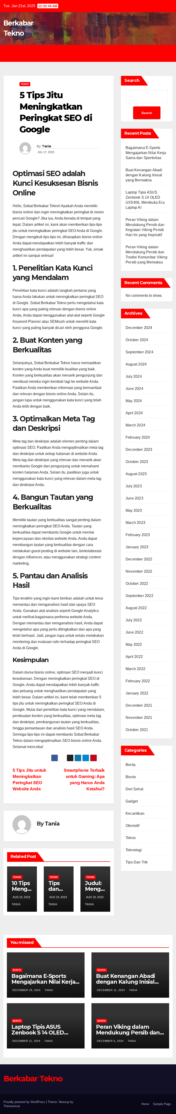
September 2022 (139, 596)
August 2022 (136, 608)
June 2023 (134, 498)
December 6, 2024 (110, 1041)
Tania (46, 146)
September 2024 (139, 352)
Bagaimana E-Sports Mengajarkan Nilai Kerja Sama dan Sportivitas (146, 153)
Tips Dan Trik (137, 862)
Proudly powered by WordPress (24, 1102)
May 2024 (134, 401)
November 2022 (139, 571)
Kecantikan (135, 813)
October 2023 (137, 462)
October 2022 (137, 584)
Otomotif (133, 826)
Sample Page (162, 1104)
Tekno (25, 84)
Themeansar (11, 1106)
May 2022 (134, 644)
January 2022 (137, 693)
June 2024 (134, 389)
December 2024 (139, 328)
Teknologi (134, 850)
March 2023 (135, 523)
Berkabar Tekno (32, 1078)
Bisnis (131, 777)
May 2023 (134, 510)
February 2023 (138, 535)
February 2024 (138, 437)
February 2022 (138, 681)
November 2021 (139, 718)
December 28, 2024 (26, 990)
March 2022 (135, 669)
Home (145, 1104)
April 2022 (134, 657)
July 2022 (134, 620)
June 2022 (134, 632)
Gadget (132, 801)
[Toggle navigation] (91, 53)
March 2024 (135, 425)
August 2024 (136, 364)
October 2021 (137, 730)
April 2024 (134, 413)
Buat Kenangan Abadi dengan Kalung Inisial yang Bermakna (144, 175)
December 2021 (139, 705)
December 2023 (139, 449)
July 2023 (134, 486)
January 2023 (137, 547)
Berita (130, 765)
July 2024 (134, 376)
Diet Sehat (134, 789)
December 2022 (139, 559)
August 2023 (136, 474)
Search (132, 80)
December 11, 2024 (111, 990)
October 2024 (137, 340)
